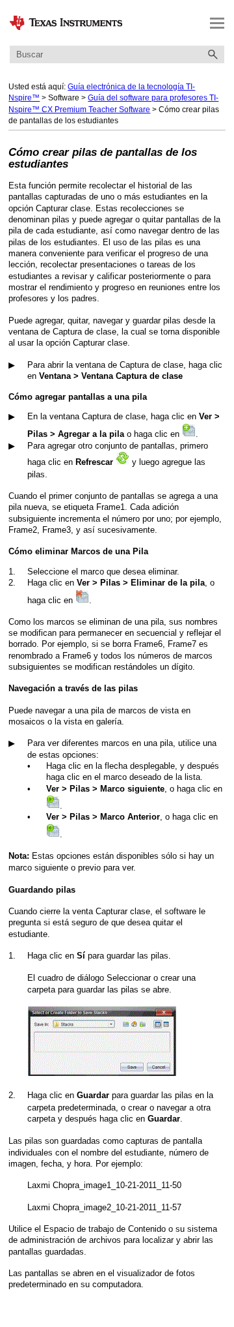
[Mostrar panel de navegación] (217, 22)
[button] (212, 54)
